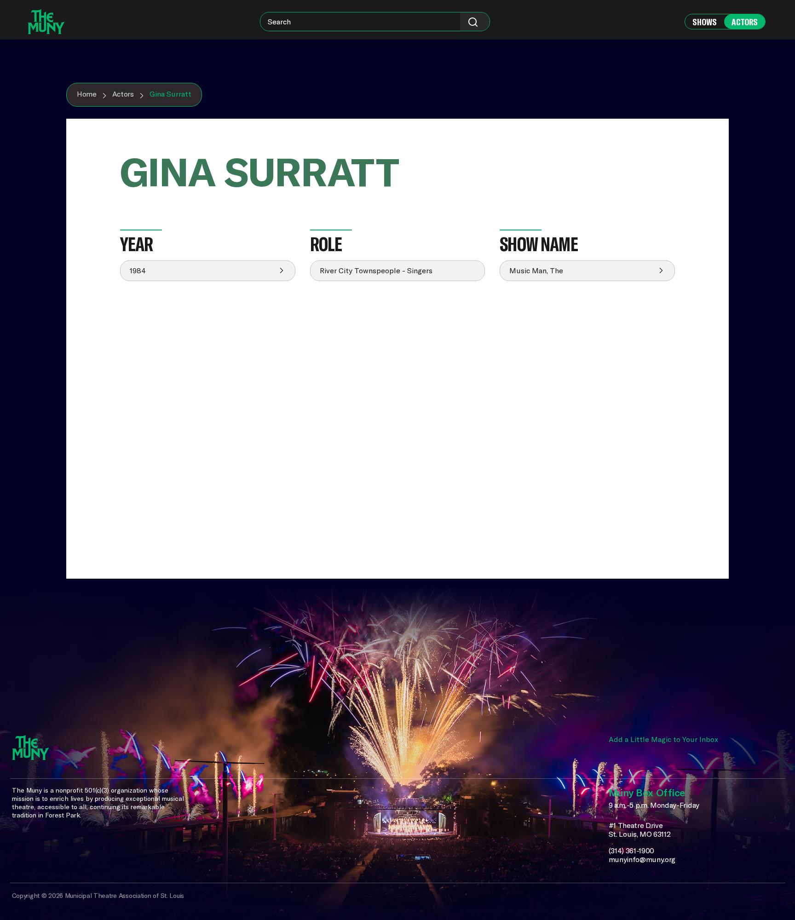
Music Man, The (536, 270)
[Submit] (475, 21)
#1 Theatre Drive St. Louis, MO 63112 (640, 830)
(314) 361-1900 (632, 850)
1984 (138, 270)
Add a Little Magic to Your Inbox (663, 739)
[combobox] (375, 21)
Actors (745, 22)
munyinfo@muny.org (642, 859)
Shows (704, 22)
